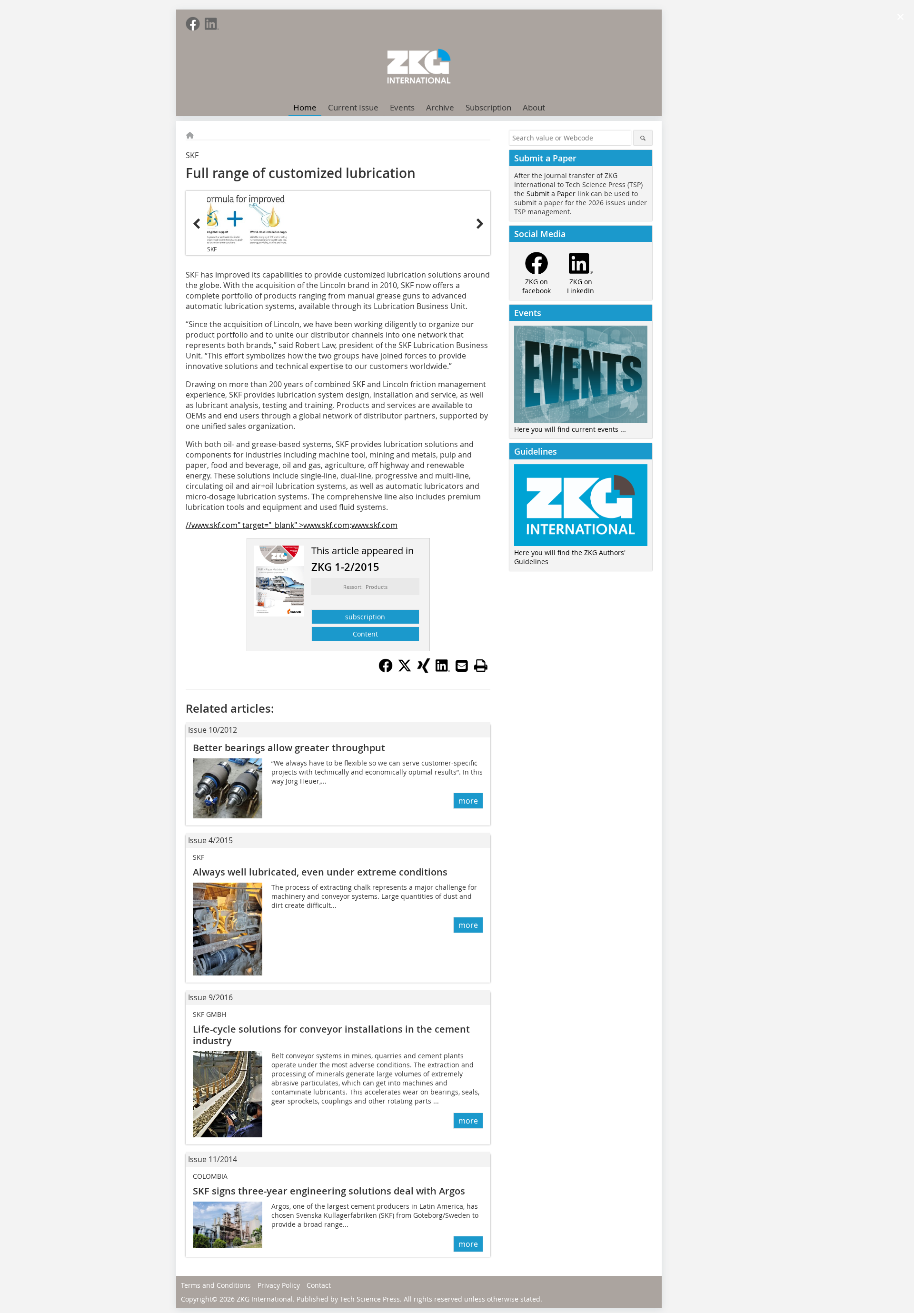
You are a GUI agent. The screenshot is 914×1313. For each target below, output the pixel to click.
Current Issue (353, 107)
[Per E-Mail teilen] (461, 665)
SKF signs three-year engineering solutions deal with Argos (329, 1190)
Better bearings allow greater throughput (289, 747)
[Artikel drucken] (480, 665)
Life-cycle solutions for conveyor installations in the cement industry (331, 1035)
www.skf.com (374, 525)
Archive (440, 107)
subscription (365, 616)
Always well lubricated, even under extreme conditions (320, 871)
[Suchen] (643, 137)
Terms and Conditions (216, 1285)
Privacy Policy (279, 1285)
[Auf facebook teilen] (385, 669)
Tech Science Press (370, 1298)
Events (402, 107)
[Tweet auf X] (404, 669)
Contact (319, 1285)
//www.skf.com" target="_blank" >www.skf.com (267, 525)
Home (305, 107)
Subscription (488, 107)
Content (365, 633)
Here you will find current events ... (570, 429)
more (468, 801)
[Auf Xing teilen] (423, 669)
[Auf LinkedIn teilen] (442, 669)
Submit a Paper (551, 193)
